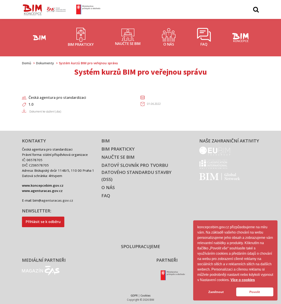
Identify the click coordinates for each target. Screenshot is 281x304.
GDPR (134, 295)
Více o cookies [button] (243, 280)
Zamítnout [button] (216, 292)
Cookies (145, 295)
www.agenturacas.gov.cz (42, 190)
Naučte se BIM (118, 157)
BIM (105, 141)
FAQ (105, 196)
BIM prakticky (118, 149)
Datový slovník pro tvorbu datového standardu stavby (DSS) (136, 172)
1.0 (31, 104)
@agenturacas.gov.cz (55, 200)
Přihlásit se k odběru (43, 221)
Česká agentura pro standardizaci (57, 97)
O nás (108, 187)
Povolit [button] (254, 292)
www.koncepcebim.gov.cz (42, 185)
